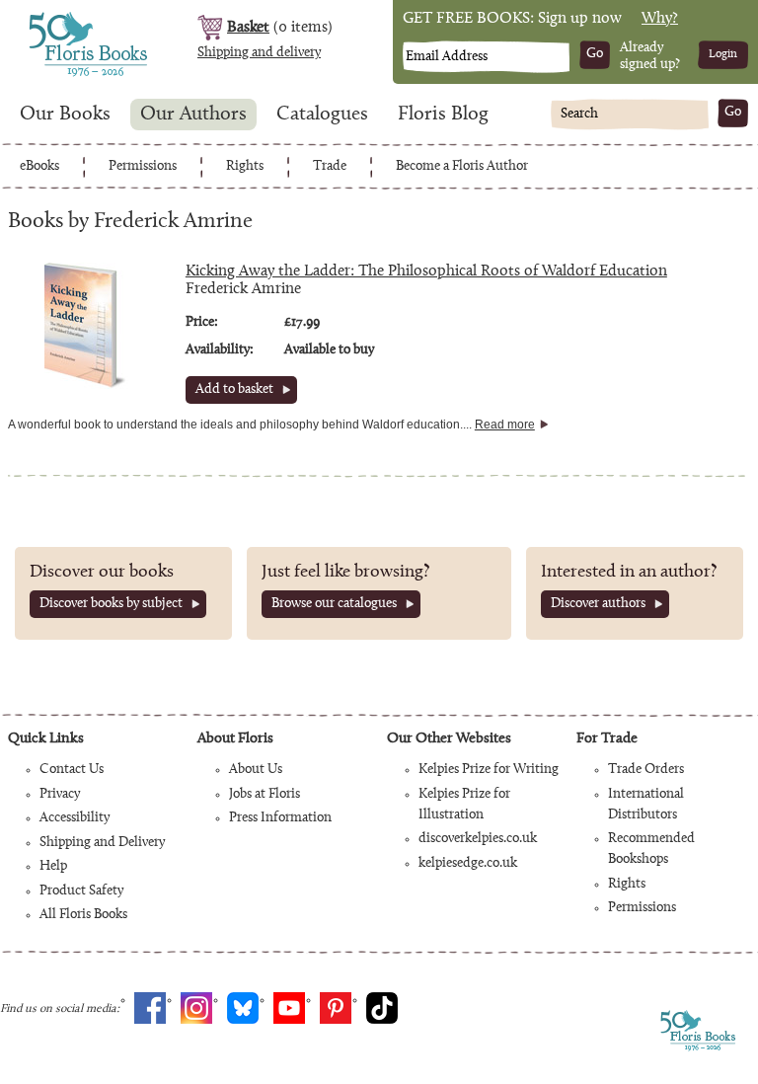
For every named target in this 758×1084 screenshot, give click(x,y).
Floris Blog (443, 114)
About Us (255, 770)
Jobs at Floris (264, 795)
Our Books (65, 114)
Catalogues (322, 114)
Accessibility (74, 818)
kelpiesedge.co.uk (467, 864)
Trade (329, 167)
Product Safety (81, 891)
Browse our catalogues (334, 604)
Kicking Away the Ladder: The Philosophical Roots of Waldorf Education (426, 271)
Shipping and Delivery (102, 843)
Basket (248, 28)
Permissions (143, 167)
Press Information (280, 818)
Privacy (59, 795)
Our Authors (193, 114)
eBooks (39, 167)
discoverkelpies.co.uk (477, 839)
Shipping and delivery (259, 53)
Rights (245, 167)
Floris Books (51, 18)
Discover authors (598, 604)
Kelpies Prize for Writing (488, 770)
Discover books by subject (111, 604)
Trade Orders (646, 770)
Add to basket (234, 390)
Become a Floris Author (462, 167)
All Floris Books (83, 915)
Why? (660, 19)
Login (723, 54)
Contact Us (71, 770)
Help (53, 867)
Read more (505, 424)
